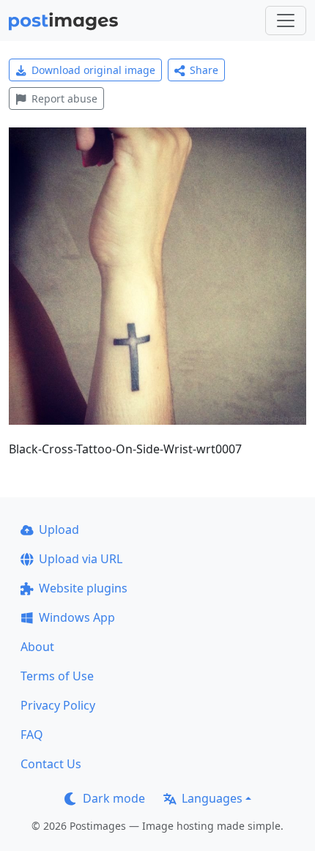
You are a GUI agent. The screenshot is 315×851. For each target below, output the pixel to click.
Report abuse (64, 98)
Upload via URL (80, 559)
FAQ (32, 734)
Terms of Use (57, 676)
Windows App (77, 617)
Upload (59, 529)
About (37, 647)
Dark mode (114, 798)
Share (204, 70)
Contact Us (51, 764)
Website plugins (83, 588)
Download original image (93, 70)
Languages (212, 798)
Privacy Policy (58, 705)
